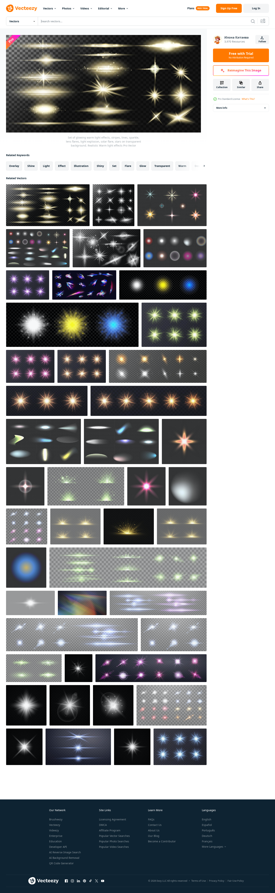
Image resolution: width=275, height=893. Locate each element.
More (121, 8)
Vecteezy (54, 825)
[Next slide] (201, 165)
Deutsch (207, 836)
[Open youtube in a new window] (102, 880)
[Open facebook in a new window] (66, 880)
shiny (100, 165)
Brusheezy (55, 819)
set (114, 165)
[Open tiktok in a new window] (90, 880)
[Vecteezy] (21, 8)
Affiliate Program (109, 830)
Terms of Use (198, 880)
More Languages (212, 846)
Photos (66, 8)
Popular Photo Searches (114, 841)
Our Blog (153, 836)
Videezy (54, 830)
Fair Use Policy (236, 880)
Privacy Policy (216, 880)
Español (207, 825)
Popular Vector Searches (114, 836)
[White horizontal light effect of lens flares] (30, 603)
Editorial (103, 8)
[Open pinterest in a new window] (84, 880)
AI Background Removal (64, 858)
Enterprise (55, 836)
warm (182, 165)
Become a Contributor (162, 841)
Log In (256, 8)
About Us (154, 830)
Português (208, 830)
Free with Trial (241, 55)
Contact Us (155, 825)
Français (207, 841)
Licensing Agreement (112, 819)
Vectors (48, 8)
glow (142, 165)
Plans (190, 8)
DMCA (103, 825)
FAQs (151, 819)
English (206, 819)
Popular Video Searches (114, 847)
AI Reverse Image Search (65, 852)
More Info (221, 107)
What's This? (248, 99)
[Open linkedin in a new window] (78, 880)
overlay (14, 165)
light (46, 165)
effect (62, 165)
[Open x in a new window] (96, 880)
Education (55, 841)
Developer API (58, 847)
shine (31, 165)
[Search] (253, 21)
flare (128, 165)
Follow (262, 41)
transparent (162, 165)
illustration (81, 165)
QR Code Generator (61, 863)
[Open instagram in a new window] (72, 880)
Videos (84, 8)
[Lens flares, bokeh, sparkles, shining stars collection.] (81, 366)
